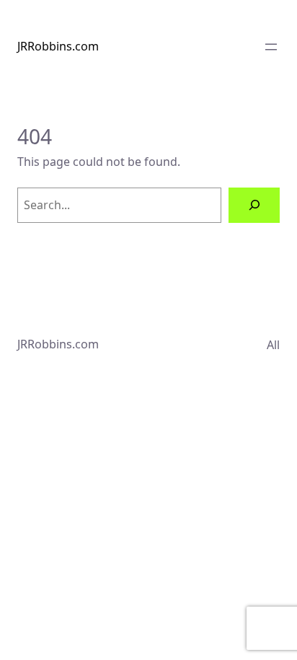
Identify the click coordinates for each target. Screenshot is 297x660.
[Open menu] (271, 47)
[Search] (254, 205)
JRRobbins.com (58, 46)
